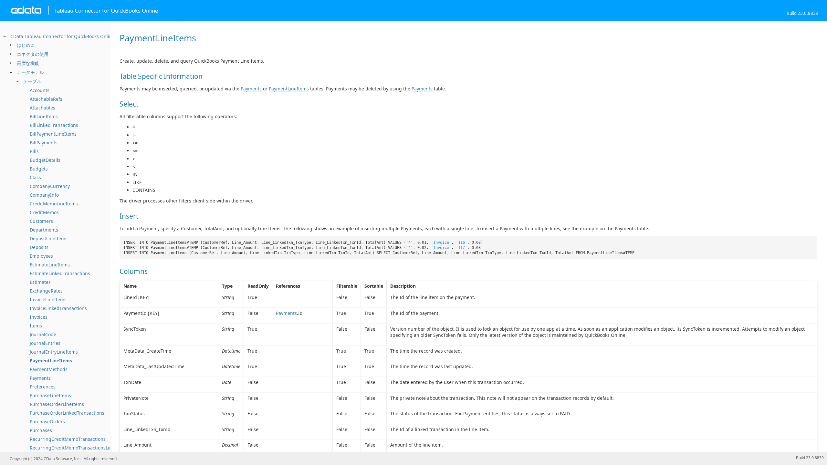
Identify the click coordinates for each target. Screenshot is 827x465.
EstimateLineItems (50, 265)
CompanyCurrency (50, 186)
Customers (41, 221)
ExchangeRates (46, 291)
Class (35, 177)
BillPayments (44, 143)
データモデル (30, 72)
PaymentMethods (49, 369)
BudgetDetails (45, 160)
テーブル (32, 81)
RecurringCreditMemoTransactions (68, 439)
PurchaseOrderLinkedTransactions (67, 413)
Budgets (39, 169)
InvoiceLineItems (48, 299)
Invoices (38, 317)
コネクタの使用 (32, 54)
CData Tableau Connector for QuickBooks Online (62, 36)
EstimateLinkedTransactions (60, 273)
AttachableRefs (46, 99)
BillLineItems (44, 116)
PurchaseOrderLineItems (57, 404)
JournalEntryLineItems (54, 352)
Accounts (39, 90)
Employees (41, 256)
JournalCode (43, 334)
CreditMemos (44, 212)
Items (36, 326)
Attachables (42, 108)
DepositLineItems (49, 238)
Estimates (40, 282)
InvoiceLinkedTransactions (58, 308)
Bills (34, 151)
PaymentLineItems (51, 360)
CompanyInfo (44, 195)
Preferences (43, 387)
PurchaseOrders (47, 421)
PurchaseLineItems (50, 395)
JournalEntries (45, 343)
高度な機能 (28, 63)
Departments (44, 230)
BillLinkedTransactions (54, 125)
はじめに (26, 45)
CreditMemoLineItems (54, 204)
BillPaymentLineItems (53, 134)
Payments (40, 378)
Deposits (39, 247)
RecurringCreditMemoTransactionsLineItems (78, 448)
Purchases (41, 430)
